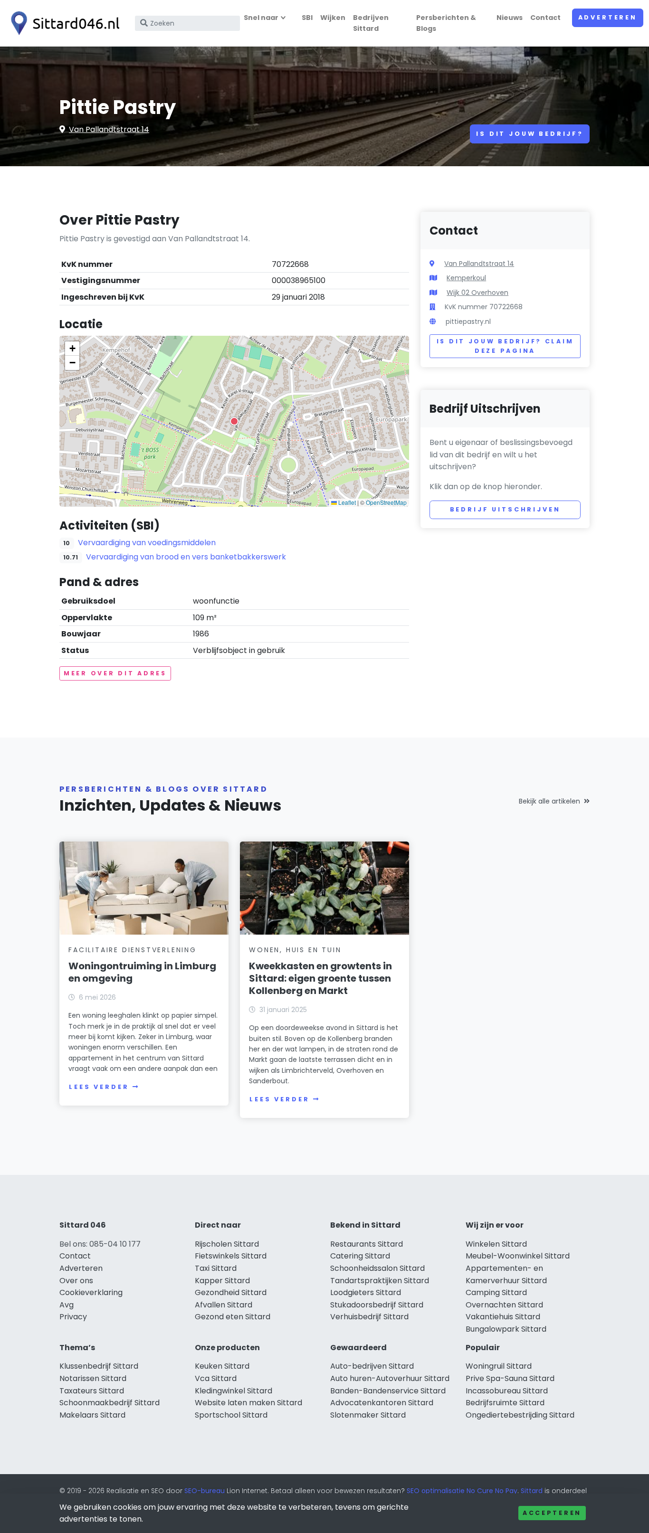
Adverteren (607, 17)
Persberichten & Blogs (446, 23)
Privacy (73, 1316)
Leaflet (346, 502)
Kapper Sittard (222, 1280)
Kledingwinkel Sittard (233, 1390)
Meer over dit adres (115, 673)
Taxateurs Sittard (91, 1390)
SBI (307, 17)
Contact (545, 17)
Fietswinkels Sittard (231, 1255)
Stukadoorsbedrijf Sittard (376, 1304)
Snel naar (261, 17)
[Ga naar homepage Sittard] (63, 23)
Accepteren (552, 1513)
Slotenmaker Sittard (368, 1415)
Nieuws (509, 17)
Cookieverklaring (91, 1292)
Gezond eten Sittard (232, 1316)
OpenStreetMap (386, 502)
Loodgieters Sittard (365, 1292)
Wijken (332, 17)
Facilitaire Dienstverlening (132, 950)
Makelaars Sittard (92, 1415)
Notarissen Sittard (92, 1378)
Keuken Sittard (222, 1366)
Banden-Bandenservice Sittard (388, 1390)
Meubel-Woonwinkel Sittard (518, 1255)
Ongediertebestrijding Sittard (520, 1415)
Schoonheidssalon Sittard (377, 1268)
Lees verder (99, 1087)
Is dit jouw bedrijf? (529, 134)
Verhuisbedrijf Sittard (369, 1316)
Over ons (76, 1280)
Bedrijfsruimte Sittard (505, 1402)
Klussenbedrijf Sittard (98, 1366)
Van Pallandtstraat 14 (109, 129)
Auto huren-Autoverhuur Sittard (389, 1378)
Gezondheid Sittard (231, 1292)
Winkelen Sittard (496, 1244)
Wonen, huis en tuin (295, 950)
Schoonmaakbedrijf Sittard (109, 1402)
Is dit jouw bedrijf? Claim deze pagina (505, 346)
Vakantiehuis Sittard (503, 1316)
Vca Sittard (216, 1378)
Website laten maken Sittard (248, 1402)
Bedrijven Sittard (371, 23)
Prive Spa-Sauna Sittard (510, 1378)
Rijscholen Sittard (227, 1244)
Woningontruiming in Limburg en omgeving (142, 972)
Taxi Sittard (216, 1268)
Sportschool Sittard (231, 1415)
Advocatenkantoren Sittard (381, 1402)
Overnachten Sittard (504, 1304)
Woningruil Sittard (499, 1366)
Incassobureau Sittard (507, 1390)
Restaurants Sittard (366, 1244)
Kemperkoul (466, 278)
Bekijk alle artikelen (549, 801)
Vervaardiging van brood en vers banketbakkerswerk (186, 556)
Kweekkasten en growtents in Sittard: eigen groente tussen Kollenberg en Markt (320, 978)
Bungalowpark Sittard (506, 1329)
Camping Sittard (496, 1292)
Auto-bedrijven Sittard (372, 1366)
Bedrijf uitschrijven (505, 509)
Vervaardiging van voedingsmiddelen (147, 542)
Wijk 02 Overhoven (477, 292)
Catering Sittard (360, 1255)
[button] (234, 421)
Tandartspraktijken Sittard (379, 1280)
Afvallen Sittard (223, 1304)
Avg (66, 1304)
